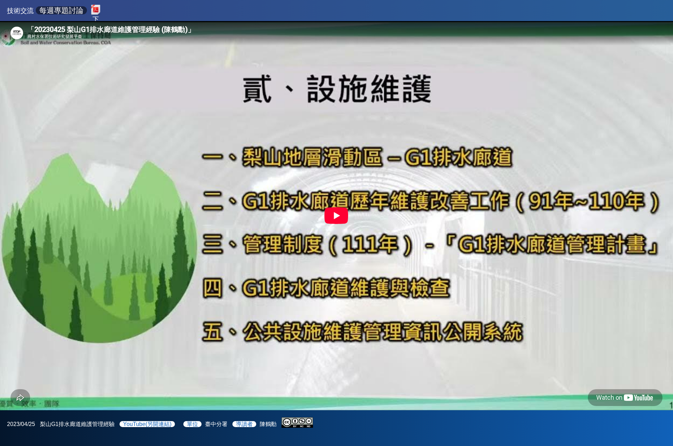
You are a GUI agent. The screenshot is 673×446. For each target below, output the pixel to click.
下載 (96, 17)
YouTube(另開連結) (147, 424)
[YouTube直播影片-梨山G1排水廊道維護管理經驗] (336, 215)
